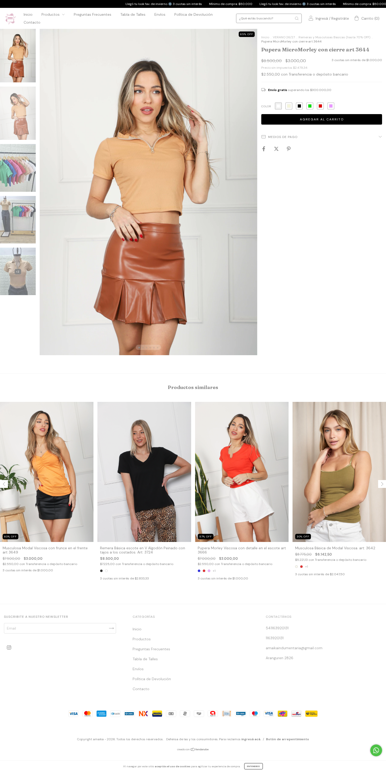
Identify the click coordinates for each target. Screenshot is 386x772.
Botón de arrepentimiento (287, 739)
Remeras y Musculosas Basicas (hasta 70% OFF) (334, 37)
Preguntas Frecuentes (92, 14)
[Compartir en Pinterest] (288, 148)
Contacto (32, 22)
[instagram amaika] (9, 647)
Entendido (253, 766)
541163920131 (277, 628)
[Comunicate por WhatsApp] (376, 750)
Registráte (340, 18)
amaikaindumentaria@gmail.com (294, 648)
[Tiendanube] (193, 750)
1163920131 (275, 638)
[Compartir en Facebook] (264, 148)
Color (266, 106)
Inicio (28, 14)
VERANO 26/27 (284, 37)
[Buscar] (296, 18)
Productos (51, 14)
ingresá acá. (251, 739)
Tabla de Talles (132, 14)
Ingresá (322, 18)
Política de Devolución (193, 14)
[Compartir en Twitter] (277, 148)
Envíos (159, 14)
